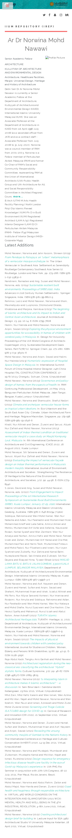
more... (18, 196)
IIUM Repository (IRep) (29, 26)
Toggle (8, 7)
